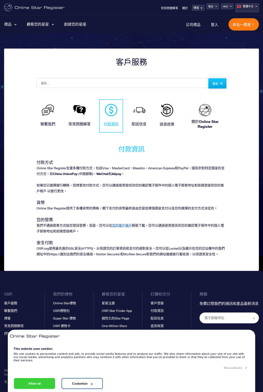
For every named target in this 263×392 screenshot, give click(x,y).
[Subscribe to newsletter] (254, 318)
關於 (185, 8)
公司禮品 (193, 24)
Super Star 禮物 (64, 318)
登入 (214, 24)
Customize (80, 383)
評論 (7, 333)
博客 (196, 7)
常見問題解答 (169, 8)
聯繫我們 (10, 310)
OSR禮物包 (61, 310)
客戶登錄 (157, 303)
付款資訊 (157, 310)
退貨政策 (157, 326)
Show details (233, 367)
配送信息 (157, 318)
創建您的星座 (75, 24)
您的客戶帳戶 (122, 225)
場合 (210, 6)
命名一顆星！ (244, 24)
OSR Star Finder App (117, 310)
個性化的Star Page (115, 318)
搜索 (215, 83)
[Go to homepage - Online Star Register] (34, 7)
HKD (225, 6)
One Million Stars (114, 326)
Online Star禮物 (64, 303)
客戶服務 (10, 303)
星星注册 (108, 303)
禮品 (8, 24)
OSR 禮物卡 (61, 326)
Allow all (34, 383)
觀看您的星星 (38, 24)
